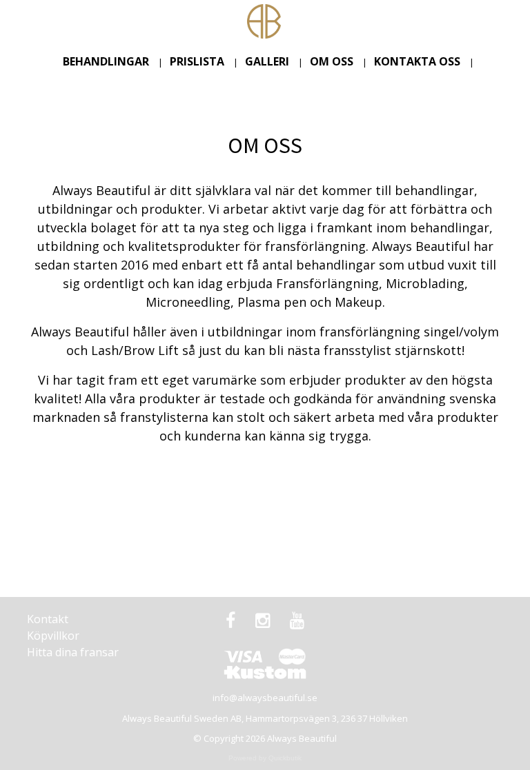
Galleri (267, 61)
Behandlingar (106, 61)
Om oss (331, 61)
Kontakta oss (417, 61)
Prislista (197, 61)
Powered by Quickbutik (265, 758)
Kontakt (47, 619)
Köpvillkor (53, 635)
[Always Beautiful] (264, 20)
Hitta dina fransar (73, 652)
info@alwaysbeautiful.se (265, 697)
